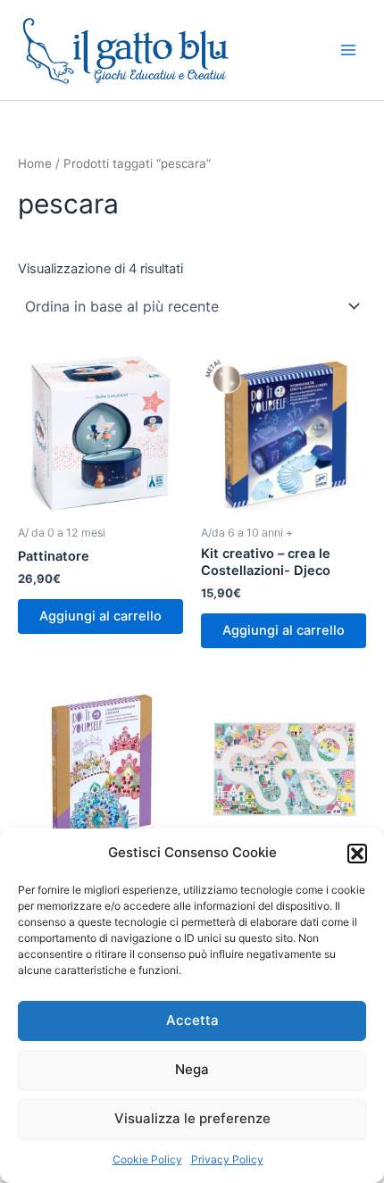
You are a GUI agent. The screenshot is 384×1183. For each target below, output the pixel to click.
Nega (192, 1069)
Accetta (192, 1020)
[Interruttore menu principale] (348, 50)
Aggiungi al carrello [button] (100, 616)
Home (35, 163)
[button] (357, 853)
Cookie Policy (147, 1159)
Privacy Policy (227, 1159)
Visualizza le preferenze (192, 1118)
